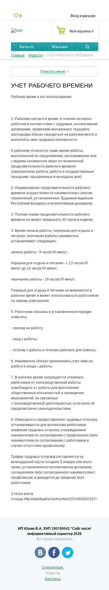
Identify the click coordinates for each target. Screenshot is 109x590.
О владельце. (53, 567)
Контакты (53, 579)
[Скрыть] (87, 47)
